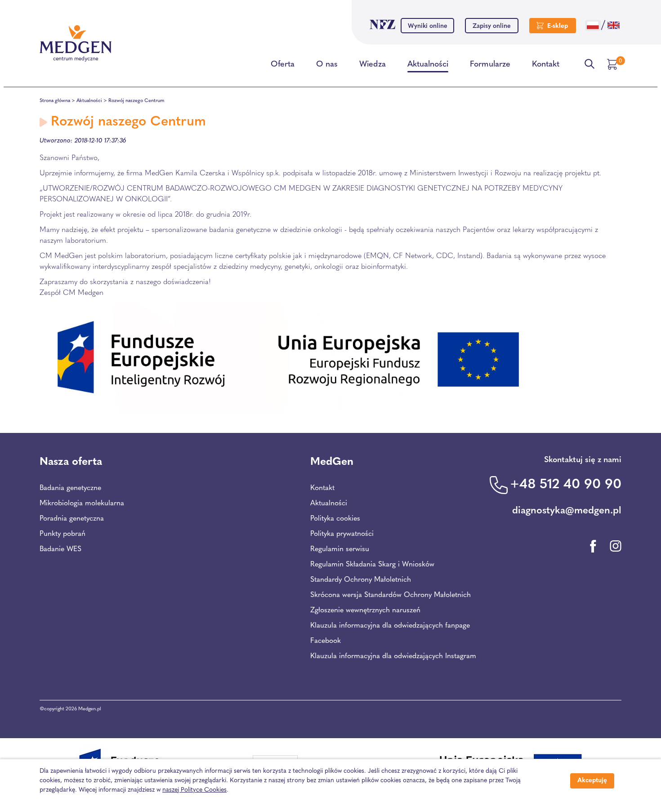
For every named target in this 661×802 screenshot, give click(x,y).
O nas (327, 65)
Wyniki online (427, 26)
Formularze (490, 65)
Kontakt (545, 65)
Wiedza (372, 65)
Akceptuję (592, 780)
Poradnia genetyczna (72, 518)
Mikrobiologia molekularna (82, 503)
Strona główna (55, 100)
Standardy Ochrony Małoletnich (360, 580)
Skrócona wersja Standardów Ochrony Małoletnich (390, 595)
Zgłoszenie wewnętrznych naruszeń (365, 610)
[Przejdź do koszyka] (613, 64)
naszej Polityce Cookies (194, 790)
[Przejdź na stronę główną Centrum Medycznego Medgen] (76, 43)
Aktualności (427, 65)
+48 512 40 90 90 (565, 485)
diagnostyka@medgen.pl (566, 511)
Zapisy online (492, 26)
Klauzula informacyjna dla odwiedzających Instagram (393, 656)
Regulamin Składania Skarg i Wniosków (372, 564)
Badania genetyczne (70, 488)
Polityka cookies (335, 518)
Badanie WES (60, 549)
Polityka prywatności (342, 534)
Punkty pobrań (62, 534)
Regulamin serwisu (339, 549)
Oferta (283, 65)
